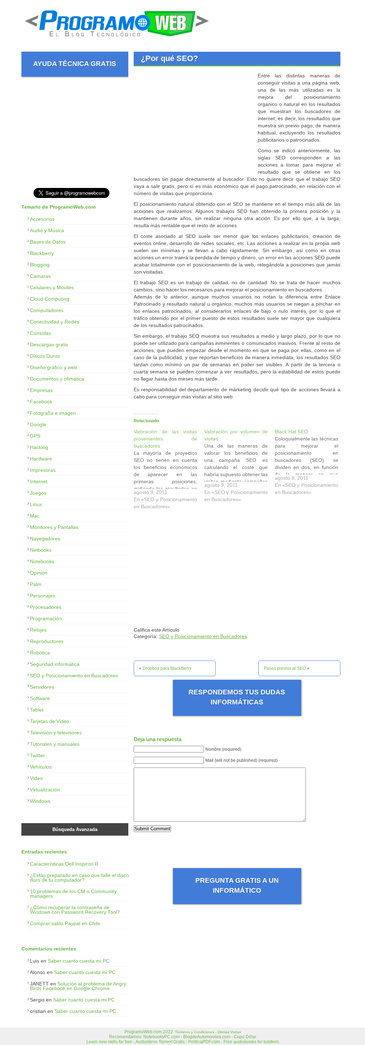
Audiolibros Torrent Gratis (160, 1041)
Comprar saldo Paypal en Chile (65, 923)
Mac (35, 516)
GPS (35, 436)
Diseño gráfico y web (53, 367)
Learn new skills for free (109, 1041)
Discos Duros (45, 356)
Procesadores (45, 607)
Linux (36, 504)
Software (40, 698)
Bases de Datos (48, 242)
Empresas (41, 390)
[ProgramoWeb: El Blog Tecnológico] (117, 39)
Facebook (41, 401)
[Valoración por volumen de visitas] (239, 467)
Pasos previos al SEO (285, 668)
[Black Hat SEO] (310, 463)
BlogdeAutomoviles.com (206, 1036)
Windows (40, 801)
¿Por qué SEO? (169, 58)
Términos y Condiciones (194, 1032)
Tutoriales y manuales (54, 744)
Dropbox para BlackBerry (167, 668)
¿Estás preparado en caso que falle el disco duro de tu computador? (79, 877)
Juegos (38, 493)
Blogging (40, 264)
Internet (38, 481)
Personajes (42, 595)
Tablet (36, 710)
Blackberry (42, 253)
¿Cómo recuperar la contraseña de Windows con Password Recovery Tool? (75, 909)
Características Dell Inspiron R (64, 864)
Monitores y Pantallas (54, 527)
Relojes (38, 630)
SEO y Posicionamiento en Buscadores (203, 636)
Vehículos (41, 767)
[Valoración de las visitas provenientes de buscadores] (169, 471)
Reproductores (46, 641)
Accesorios (42, 219)
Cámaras (40, 276)
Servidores (42, 687)
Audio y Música (47, 230)
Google (38, 424)
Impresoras (43, 470)
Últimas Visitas (229, 1032)
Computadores (46, 310)
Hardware (41, 459)
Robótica (40, 653)
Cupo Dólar (245, 1036)
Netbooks (40, 550)
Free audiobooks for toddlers (251, 1041)
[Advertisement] (193, 122)
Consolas (40, 333)
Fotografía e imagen (53, 413)
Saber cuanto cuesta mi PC (78, 961)
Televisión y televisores (56, 732)
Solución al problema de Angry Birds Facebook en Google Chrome (78, 986)
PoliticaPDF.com (204, 1041)
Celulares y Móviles (52, 287)
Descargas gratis (49, 344)
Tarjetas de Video (49, 721)
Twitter (37, 755)
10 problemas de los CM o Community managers (73, 893)
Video (36, 778)
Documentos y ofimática (57, 379)
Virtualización (45, 789)
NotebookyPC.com (161, 1036)
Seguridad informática (54, 664)
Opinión (38, 573)
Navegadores (45, 538)
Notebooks (42, 561)
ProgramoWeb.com (143, 1031)
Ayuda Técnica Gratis (74, 63)
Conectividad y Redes (54, 322)
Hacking (39, 447)
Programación (46, 618)
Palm (35, 584)
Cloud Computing (49, 299)
